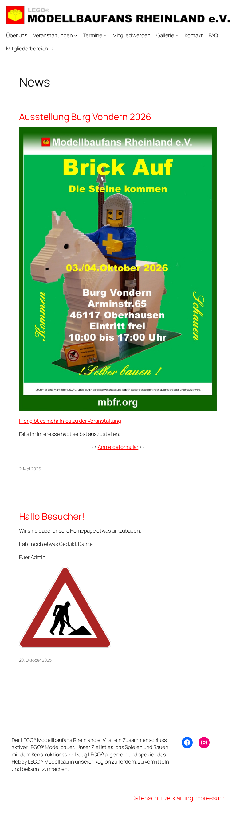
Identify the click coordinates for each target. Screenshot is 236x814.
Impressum (209, 798)
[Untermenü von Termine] (105, 35)
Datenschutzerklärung (162, 798)
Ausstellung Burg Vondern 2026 (85, 116)
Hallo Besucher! (52, 516)
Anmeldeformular (118, 446)
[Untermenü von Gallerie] (177, 35)
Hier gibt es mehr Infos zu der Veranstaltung (70, 420)
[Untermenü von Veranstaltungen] (75, 35)
